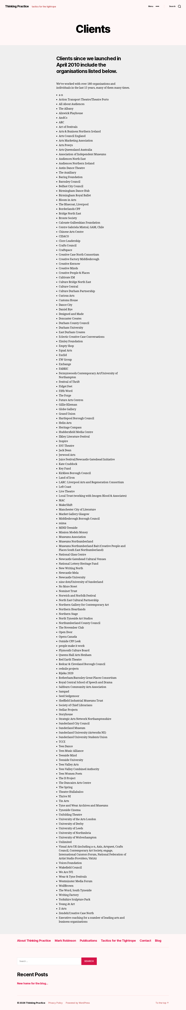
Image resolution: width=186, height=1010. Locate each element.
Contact (145, 940)
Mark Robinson (65, 940)
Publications (88, 940)
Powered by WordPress (78, 1003)
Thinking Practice (17, 6)
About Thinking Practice (34, 940)
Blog (158, 940)
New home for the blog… (32, 983)
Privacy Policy (55, 1003)
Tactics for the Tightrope (118, 940)
